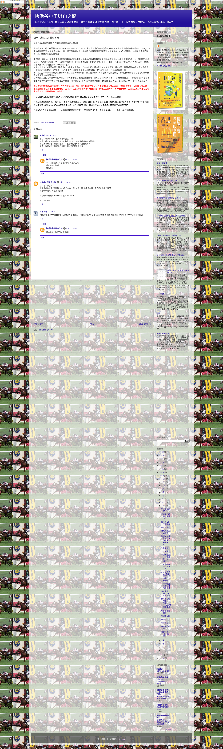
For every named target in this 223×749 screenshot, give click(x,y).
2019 (162, 476)
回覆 (41, 150)
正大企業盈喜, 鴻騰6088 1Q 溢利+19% (165, 576)
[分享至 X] (69, 122)
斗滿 (41, 212)
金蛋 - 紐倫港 (162, 163)
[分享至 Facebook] (72, 122)
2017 (162, 655)
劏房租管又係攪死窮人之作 (167, 198)
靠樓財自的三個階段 (165, 523)
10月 (164, 489)
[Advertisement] (92, 301)
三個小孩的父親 (163, 333)
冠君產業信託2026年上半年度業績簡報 (163, 722)
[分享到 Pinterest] (74, 122)
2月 (163, 647)
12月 (164, 482)
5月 (163, 506)
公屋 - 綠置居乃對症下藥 (165, 566)
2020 (162, 472)
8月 (163, 496)
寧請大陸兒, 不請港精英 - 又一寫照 (166, 558)
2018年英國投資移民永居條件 (166, 586)
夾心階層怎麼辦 (165, 612)
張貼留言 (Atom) (46, 330)
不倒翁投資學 (162, 677)
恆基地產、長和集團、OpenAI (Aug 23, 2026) (163, 682)
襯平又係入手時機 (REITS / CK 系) (171, 255)
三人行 (42, 135)
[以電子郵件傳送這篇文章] (64, 122)
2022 (162, 466)
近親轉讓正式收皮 (165, 532)
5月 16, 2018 (51, 135)
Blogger (122, 739)
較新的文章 (39, 324)
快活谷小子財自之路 (56, 16)
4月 (163, 640)
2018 (162, 479)
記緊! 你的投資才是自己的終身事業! (171, 216)
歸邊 (158, 314)
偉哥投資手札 (162, 705)
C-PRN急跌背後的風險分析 (163, 697)
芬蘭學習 (164, 548)
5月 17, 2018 (71, 159)
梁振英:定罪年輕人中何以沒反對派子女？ (166, 540)
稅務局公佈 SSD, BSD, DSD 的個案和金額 (166, 603)
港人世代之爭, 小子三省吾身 (165, 593)
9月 (163, 492)
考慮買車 (164, 623)
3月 (163, 644)
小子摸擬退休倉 (165, 510)
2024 (162, 459)
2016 (162, 658)
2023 (162, 462)
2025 (162, 455)
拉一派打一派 (162, 294)
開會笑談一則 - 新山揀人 (165, 634)
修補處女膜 (165, 616)
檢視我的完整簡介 (164, 66)
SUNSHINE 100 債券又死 (167, 181)
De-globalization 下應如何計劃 (169, 235)
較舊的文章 (145, 324)
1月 (163, 651)
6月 (163, 502)
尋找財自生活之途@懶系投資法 (162, 692)
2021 (162, 469)
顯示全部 (168, 729)
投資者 (160, 669)
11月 (164, 485)
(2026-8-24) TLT (163, 671)
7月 (163, 499)
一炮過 (163, 620)
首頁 (92, 324)
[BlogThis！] (67, 122)
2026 (162, 452)
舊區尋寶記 (165, 527)
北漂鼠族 (164, 551)
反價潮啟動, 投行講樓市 (166, 516)
